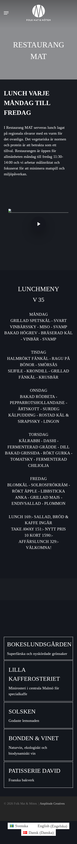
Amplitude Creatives (52, 803)
